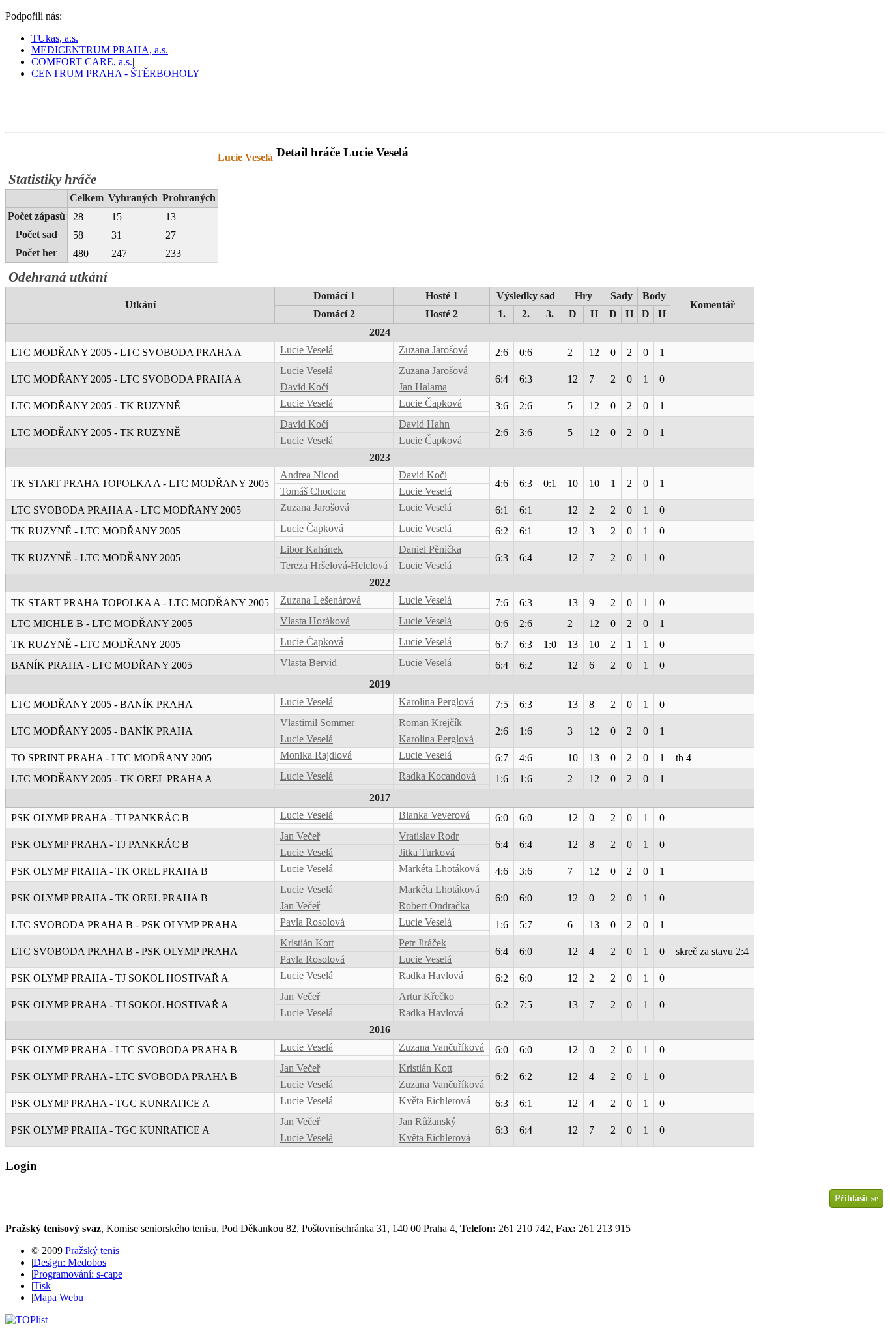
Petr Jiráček (422, 942)
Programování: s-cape (77, 1274)
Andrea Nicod (309, 474)
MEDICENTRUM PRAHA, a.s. (99, 49)
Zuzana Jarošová (433, 349)
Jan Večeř (300, 835)
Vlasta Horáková (315, 620)
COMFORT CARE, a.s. (81, 61)
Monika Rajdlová (316, 755)
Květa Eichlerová (434, 1100)
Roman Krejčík (430, 722)
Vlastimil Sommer (317, 722)
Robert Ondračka (434, 905)
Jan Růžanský (427, 1121)
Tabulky (173, 157)
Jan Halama (423, 386)
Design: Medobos (69, 1262)
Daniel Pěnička (430, 549)
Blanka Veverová (434, 815)
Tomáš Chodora (313, 491)
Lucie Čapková (430, 403)
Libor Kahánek (311, 549)
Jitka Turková (427, 852)
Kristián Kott (307, 942)
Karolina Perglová (436, 701)
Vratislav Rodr (429, 835)
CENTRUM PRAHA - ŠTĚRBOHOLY (115, 73)
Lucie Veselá (306, 349)
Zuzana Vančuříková (441, 1047)
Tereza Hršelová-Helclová (334, 565)
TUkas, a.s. (54, 38)
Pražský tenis (64, 105)
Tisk (42, 1285)
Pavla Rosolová (312, 922)
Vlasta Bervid (308, 662)
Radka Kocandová (437, 776)
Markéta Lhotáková (439, 868)
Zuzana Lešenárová (320, 600)
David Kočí (304, 386)
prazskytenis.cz (96, 157)
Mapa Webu (58, 1297)
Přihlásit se (856, 1198)
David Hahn (424, 424)
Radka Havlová (431, 975)
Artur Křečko (426, 996)
